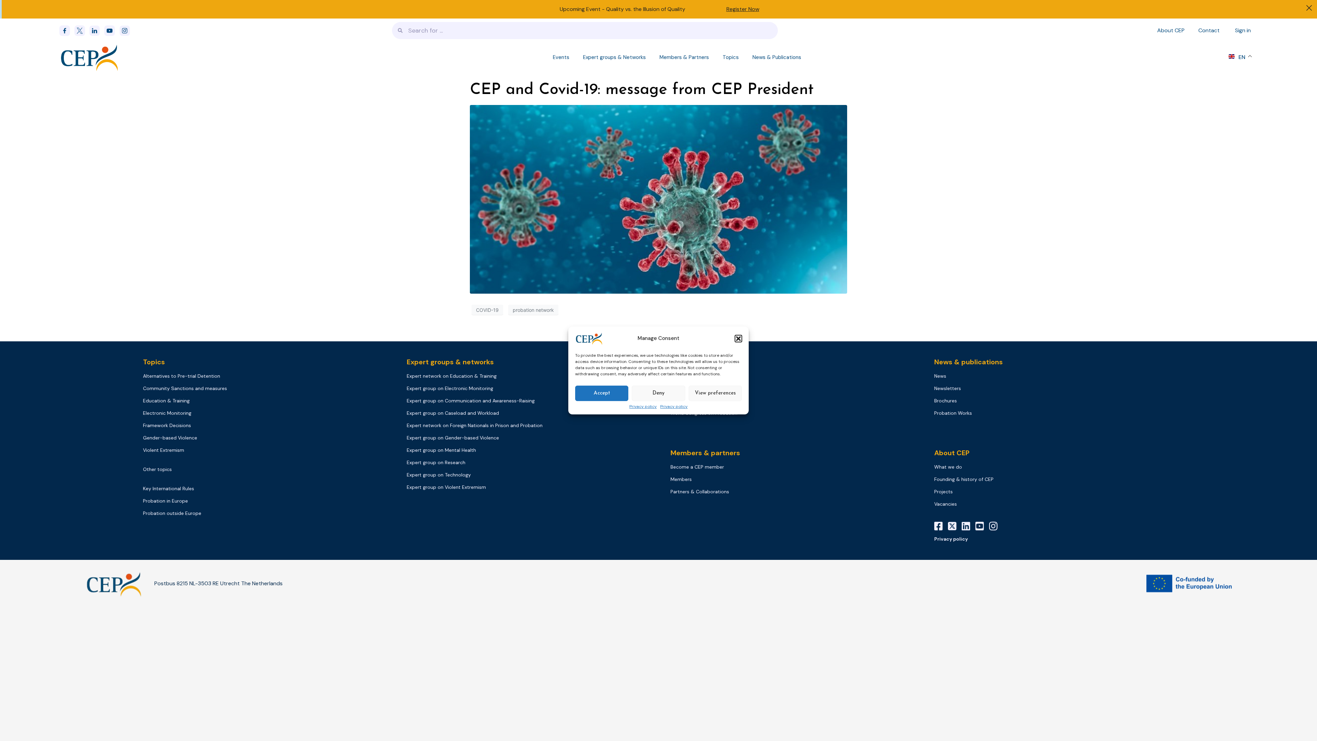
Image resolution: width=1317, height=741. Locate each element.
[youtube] (111, 30)
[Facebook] (66, 30)
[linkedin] (96, 30)
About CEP (1171, 30)
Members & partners (705, 452)
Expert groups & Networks (614, 57)
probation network (533, 310)
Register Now (742, 9)
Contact (1209, 30)
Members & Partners (684, 57)
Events (561, 57)
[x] (82, 30)
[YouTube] (982, 526)
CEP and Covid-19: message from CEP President (642, 90)
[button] (738, 338)
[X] (955, 526)
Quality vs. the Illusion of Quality (645, 9)
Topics (731, 57)
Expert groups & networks (450, 361)
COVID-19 (487, 310)
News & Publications (776, 57)
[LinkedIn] (968, 526)
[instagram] (126, 30)
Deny (658, 393)
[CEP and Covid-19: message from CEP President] (658, 198)
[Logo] (90, 57)
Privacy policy (643, 406)
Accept (602, 393)
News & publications (968, 361)
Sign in (1243, 30)
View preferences (715, 393)
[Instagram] (996, 526)
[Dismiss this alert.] (1309, 8)
